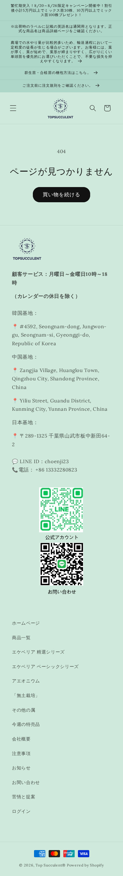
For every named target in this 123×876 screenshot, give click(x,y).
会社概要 (21, 739)
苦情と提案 (23, 796)
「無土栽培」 (26, 695)
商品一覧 (21, 637)
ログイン (21, 811)
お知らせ (21, 768)
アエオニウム (26, 681)
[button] (13, 108)
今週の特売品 (26, 724)
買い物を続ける (62, 194)
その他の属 (23, 710)
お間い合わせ (26, 782)
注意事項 (21, 753)
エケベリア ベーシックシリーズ (45, 666)
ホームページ (26, 623)
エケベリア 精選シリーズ (38, 652)
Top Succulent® (51, 865)
